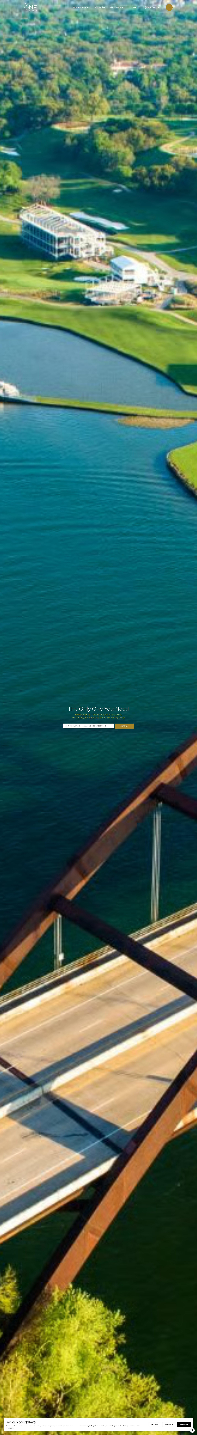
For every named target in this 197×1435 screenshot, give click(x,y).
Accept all (184, 1424)
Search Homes (117, 7)
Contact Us (134, 7)
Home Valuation (81, 7)
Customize (169, 1424)
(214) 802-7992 (152, 7)
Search (124, 726)
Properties (100, 7)
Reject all (154, 1424)
